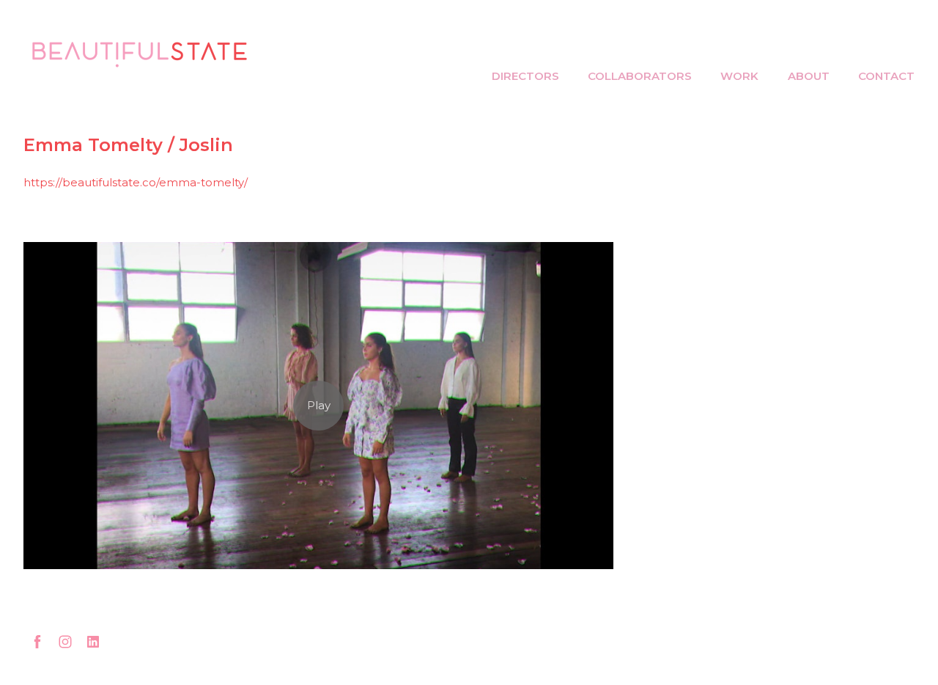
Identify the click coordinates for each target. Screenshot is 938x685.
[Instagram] (65, 641)
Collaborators (640, 76)
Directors (525, 76)
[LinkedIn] (93, 641)
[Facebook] (37, 641)
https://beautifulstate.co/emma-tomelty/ (135, 182)
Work (739, 76)
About (809, 76)
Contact (886, 76)
